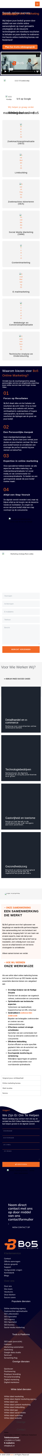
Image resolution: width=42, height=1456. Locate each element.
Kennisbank (9, 1273)
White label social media (15, 1412)
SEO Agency (9, 1319)
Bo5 (11, 1455)
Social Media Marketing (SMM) (21, 233)
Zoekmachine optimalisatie (16, 1311)
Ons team (8, 1289)
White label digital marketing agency (20, 1399)
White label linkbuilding (14, 1407)
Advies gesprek (11, 1264)
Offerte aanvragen (12, 1261)
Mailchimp (8, 1349)
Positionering (9, 1371)
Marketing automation (13, 1347)
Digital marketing (11, 1379)
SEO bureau (9, 1325)
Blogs (6, 1275)
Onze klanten (9, 1294)
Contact (21, 710)
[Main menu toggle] (37, 4)
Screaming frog (10, 1358)
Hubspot (8, 1344)
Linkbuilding (21, 173)
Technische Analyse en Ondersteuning (21, 355)
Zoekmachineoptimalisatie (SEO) (21, 142)
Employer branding (12, 1374)
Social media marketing (14, 1327)
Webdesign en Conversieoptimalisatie (21, 324)
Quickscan (8, 1369)
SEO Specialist (10, 1316)
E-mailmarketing (21, 292)
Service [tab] (5, 1093)
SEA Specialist (10, 1322)
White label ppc (11, 1410)
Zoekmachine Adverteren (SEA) (21, 203)
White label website (13, 1418)
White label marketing (14, 1396)
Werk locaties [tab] (7, 1088)
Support (7, 1267)
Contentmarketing (21, 262)
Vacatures (8, 1292)
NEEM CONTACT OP (21, 1227)
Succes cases (10, 1297)
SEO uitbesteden (11, 1314)
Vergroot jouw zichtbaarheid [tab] (12, 1078)
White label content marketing (17, 1404)
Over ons (8, 1286)
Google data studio (12, 1352)
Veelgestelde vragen (13, 1270)
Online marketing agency (15, 1308)
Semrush (8, 1355)
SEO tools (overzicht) (13, 1341)
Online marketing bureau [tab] (11, 1083)
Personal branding (12, 1377)
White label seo (11, 1402)
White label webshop (13, 1415)
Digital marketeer (11, 1382)
